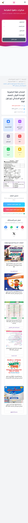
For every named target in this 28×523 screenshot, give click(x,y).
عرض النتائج (14, 39)
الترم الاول (21, 81)
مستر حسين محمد (16, 105)
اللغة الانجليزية (12, 81)
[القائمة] (25, 2)
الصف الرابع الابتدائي (13, 79)
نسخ (15, 112)
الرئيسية (24, 79)
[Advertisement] (14, 62)
